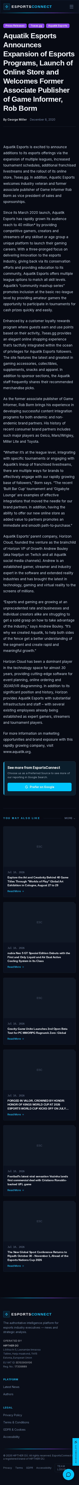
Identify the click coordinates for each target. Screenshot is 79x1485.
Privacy (7, 1467)
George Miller (17, 119)
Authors (8, 1394)
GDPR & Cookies (14, 1429)
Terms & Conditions (16, 1422)
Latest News (11, 1387)
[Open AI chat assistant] (68, 1474)
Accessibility (11, 1436)
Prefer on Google (42, 787)
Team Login (61, 1468)
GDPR (29, 1467)
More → (70, 818)
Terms (19, 1467)
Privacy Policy (12, 1415)
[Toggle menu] (71, 7)
